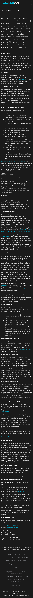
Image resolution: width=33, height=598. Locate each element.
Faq (10, 564)
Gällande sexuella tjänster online (16, 579)
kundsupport (5, 285)
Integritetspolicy (23, 560)
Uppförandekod (10, 557)
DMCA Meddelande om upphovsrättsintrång (16, 576)
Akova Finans (5, 236)
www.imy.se (5, 411)
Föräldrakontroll (10, 560)
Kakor (5, 564)
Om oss (16, 564)
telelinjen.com (23, 79)
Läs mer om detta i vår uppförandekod (13, 162)
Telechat (16, 567)
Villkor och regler (19, 554)
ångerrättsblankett (19, 289)
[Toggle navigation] (29, 3)
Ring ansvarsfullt (23, 557)
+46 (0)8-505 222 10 (12, 526)
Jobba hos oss (16, 585)
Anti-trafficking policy (16, 581)
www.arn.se (19, 502)
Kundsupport (26, 564)
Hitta (9, 554)
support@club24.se (25, 349)
